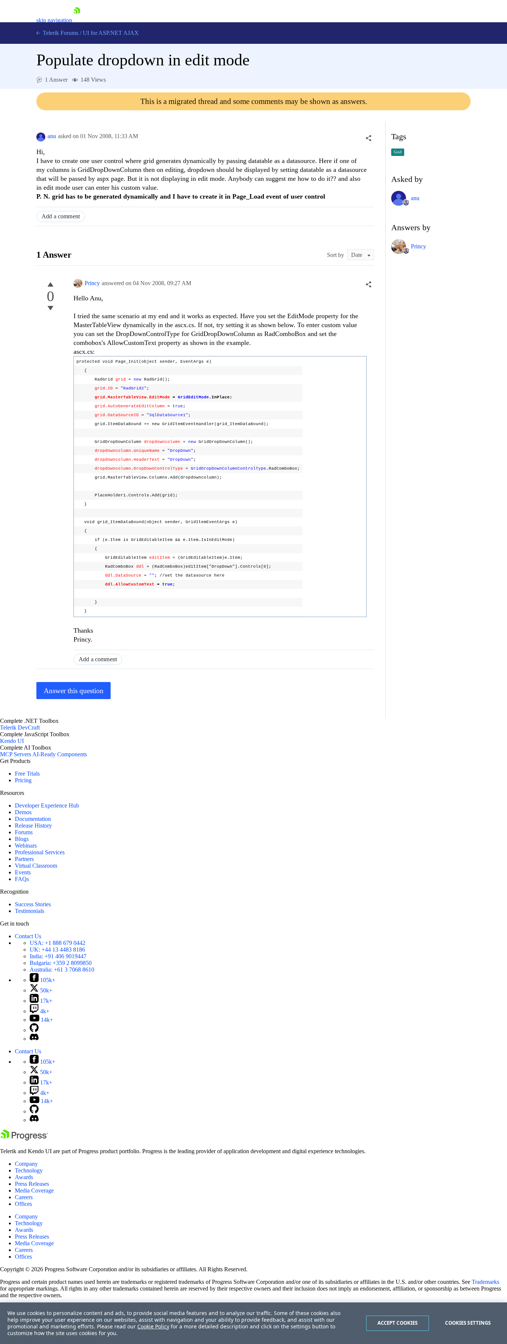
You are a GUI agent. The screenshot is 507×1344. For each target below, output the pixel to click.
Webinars (26, 845)
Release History (33, 825)
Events (23, 872)
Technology (29, 1170)
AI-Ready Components (59, 754)
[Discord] (34, 1038)
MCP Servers (15, 754)
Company (26, 1164)
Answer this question (74, 691)
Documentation (33, 819)
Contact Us (28, 936)
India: (58, 956)
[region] (253, 1323)
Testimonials (29, 911)
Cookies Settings (468, 1322)
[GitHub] (34, 1030)
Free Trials (27, 773)
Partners (24, 859)
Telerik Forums (59, 33)
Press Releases (32, 1184)
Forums (24, 832)
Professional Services (40, 852)
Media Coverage (34, 1190)
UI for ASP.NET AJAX (111, 33)
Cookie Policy (153, 1326)
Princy (92, 283)
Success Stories (33, 904)
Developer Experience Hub (47, 805)
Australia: (62, 969)
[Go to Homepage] (76, 20)
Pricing (23, 780)
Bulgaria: (61, 963)
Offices (23, 1204)
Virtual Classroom (36, 865)
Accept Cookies (397, 1322)
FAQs (22, 879)
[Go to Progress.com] (24, 1138)
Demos (23, 812)
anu (52, 136)
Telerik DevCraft (20, 727)
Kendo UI (12, 741)
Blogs (22, 839)
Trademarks (485, 1282)
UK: (57, 949)
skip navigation (54, 20)
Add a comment (61, 216)
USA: (57, 943)
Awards (24, 1177)
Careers (24, 1197)
